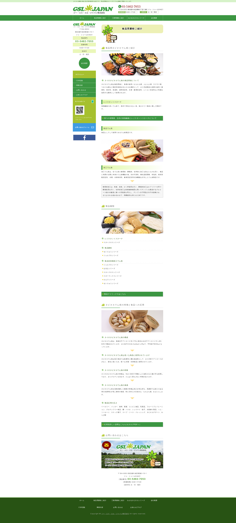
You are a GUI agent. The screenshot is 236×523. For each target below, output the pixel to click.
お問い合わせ (81, 90)
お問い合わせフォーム (82, 127)
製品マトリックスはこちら (115, 294)
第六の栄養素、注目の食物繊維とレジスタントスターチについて (130, 118)
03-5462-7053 (136, 479)
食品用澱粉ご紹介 (100, 18)
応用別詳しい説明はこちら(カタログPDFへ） (122, 424)
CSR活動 (79, 80)
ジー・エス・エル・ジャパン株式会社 (115, 514)
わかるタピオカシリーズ (136, 18)
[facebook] (84, 139)
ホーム (82, 18)
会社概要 (154, 18)
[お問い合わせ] (132, 469)
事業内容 (79, 85)
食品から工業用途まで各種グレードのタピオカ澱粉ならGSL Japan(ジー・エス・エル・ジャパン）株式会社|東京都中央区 (93, 9)
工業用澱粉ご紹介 (118, 18)
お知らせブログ (82, 95)
